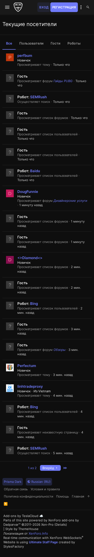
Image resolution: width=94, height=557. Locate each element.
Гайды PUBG (63, 81)
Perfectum (26, 365)
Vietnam (44, 391)
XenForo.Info (38, 533)
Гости (55, 43)
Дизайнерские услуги (70, 201)
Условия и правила (45, 489)
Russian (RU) (40, 482)
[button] (7, 7)
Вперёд (48, 468)
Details (61, 524)
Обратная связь (16, 489)
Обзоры (60, 350)
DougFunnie (27, 191)
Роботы (74, 43)
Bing (34, 303)
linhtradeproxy (30, 386)
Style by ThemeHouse (22, 529)
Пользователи (31, 43)
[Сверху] (89, 496)
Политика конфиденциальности (28, 496)
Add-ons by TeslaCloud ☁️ (23, 516)
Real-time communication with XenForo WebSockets (43, 538)
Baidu (35, 171)
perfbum (24, 55)
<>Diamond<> (29, 258)
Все (9, 43)
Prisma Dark (12, 482)
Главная (78, 496)
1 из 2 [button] (32, 468)
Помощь (62, 496)
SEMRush (38, 97)
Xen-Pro (47, 524)
